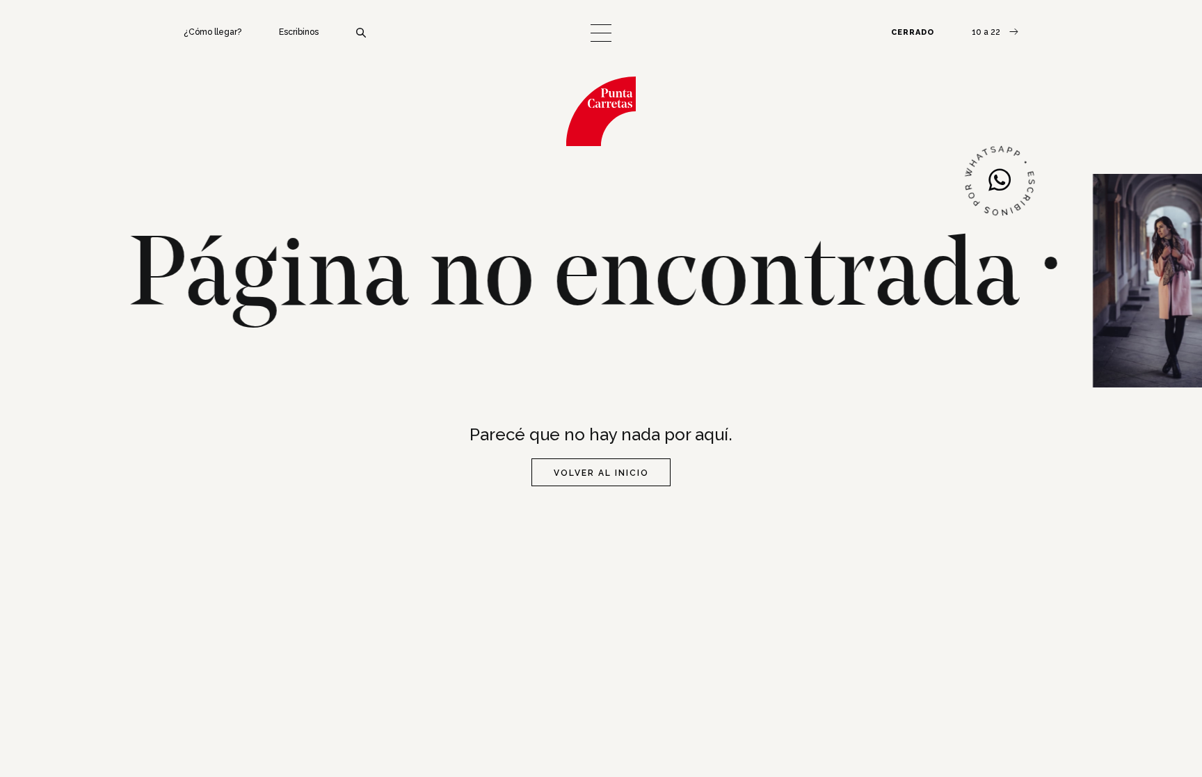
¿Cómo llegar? (212, 32)
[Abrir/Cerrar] (601, 33)
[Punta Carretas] (601, 111)
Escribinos (299, 32)
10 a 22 (987, 32)
